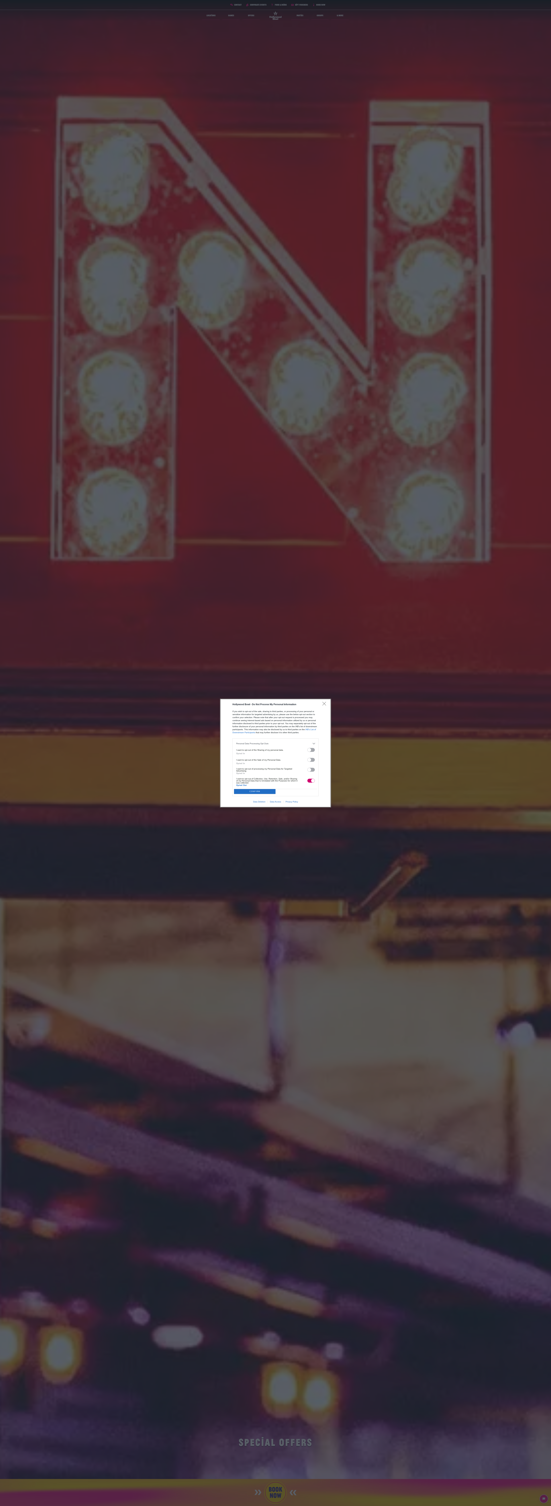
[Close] (325, 704)
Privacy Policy (292, 802)
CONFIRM (255, 791)
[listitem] (275, 743)
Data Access (275, 802)
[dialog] (275, 753)
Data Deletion (259, 802)
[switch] (311, 750)
